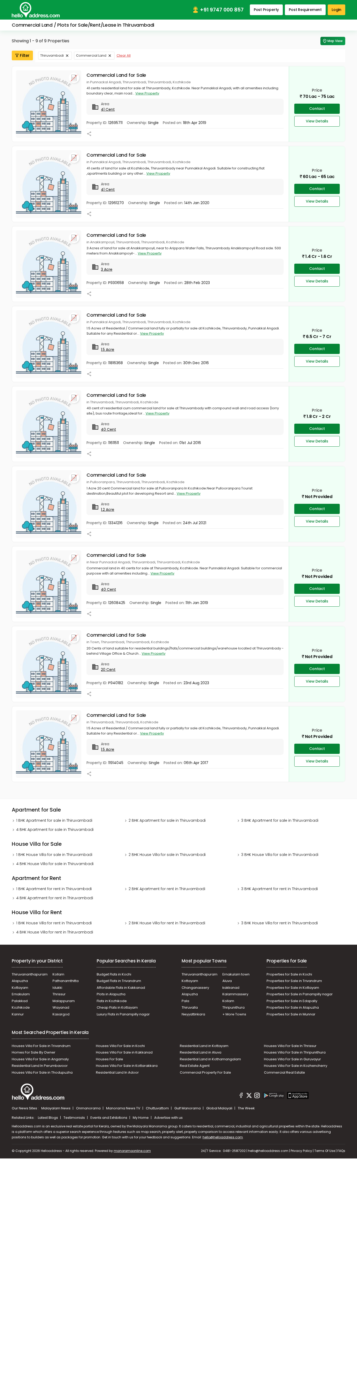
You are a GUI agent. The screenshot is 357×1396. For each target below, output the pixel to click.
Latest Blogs (48, 1117)
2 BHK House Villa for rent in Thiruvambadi (167, 923)
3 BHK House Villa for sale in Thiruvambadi (279, 854)
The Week (246, 1108)
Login (336, 9)
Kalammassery (235, 994)
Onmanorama (88, 1108)
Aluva (227, 980)
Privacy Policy (301, 1151)
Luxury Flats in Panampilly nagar (123, 1014)
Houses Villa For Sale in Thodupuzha (42, 1072)
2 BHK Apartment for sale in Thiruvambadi (167, 820)
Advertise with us (168, 1117)
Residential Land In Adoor (117, 1072)
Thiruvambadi (52, 55)
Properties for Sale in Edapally (292, 1000)
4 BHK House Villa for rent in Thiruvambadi (54, 932)
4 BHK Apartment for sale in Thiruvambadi (55, 829)
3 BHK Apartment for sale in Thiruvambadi (279, 820)
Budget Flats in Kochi (114, 974)
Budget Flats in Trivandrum (119, 980)
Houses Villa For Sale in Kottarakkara (127, 1065)
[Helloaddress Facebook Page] (241, 1096)
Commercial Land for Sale (116, 75)
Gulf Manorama (187, 1108)
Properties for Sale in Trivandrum (294, 980)
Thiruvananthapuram (30, 974)
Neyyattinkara (193, 1014)
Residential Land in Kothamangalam (210, 1059)
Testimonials (75, 1117)
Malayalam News (56, 1108)
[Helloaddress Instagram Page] (257, 1096)
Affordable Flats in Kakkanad (121, 987)
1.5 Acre (107, 349)
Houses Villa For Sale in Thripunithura (295, 1052)
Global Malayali (219, 1108)
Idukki (57, 987)
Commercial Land (91, 55)
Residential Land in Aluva (200, 1052)
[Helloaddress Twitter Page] (249, 1096)
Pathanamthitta (66, 980)
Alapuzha (20, 980)
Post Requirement (305, 9)
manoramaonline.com (132, 1151)
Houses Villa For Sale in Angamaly (40, 1059)
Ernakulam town (236, 974)
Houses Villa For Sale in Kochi (120, 1045)
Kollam (58, 974)
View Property (147, 93)
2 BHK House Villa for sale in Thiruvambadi (167, 854)
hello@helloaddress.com (223, 1137)
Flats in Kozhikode (112, 1000)
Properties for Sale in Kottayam (293, 987)
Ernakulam (21, 994)
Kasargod (61, 1014)
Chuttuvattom (158, 1108)
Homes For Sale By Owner (33, 1052)
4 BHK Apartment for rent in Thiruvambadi (54, 898)
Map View (335, 41)
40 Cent (108, 429)
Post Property (266, 9)
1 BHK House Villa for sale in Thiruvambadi (54, 854)
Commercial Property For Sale (205, 1072)
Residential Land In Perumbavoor (40, 1065)
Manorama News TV (123, 1108)
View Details (317, 121)
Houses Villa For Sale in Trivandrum (41, 1045)
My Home (141, 1117)
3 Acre (106, 269)
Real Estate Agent (195, 1065)
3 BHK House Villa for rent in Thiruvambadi (279, 923)
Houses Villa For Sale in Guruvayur (292, 1059)
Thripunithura (233, 1007)
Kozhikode (21, 1007)
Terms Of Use (324, 1151)
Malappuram (64, 1000)
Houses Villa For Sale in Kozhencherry (295, 1065)
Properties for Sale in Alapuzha (293, 1007)
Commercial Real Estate (284, 1072)
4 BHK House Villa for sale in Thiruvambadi (55, 863)
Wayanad (61, 1007)
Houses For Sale (109, 1059)
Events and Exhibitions (109, 1117)
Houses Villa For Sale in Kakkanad (124, 1052)
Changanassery (195, 987)
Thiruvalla (190, 1007)
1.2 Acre (107, 509)
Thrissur (59, 994)
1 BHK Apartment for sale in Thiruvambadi (54, 820)
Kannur (18, 1014)
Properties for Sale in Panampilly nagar (300, 994)
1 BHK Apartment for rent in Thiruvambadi (54, 888)
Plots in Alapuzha (111, 994)
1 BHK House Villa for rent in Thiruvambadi (54, 923)
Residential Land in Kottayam (204, 1045)
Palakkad (20, 1000)
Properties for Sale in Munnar (291, 1014)
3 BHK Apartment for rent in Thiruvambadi (279, 888)
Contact (317, 108)
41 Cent (108, 109)
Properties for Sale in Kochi (289, 974)
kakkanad (230, 987)
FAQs (341, 1151)
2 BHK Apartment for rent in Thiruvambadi (167, 888)
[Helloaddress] (36, 9)
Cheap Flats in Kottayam (117, 1007)
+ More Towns (234, 1014)
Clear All (124, 55)
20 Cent (108, 669)
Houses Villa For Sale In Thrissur (290, 1045)
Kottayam (20, 987)
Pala (185, 1000)
